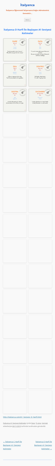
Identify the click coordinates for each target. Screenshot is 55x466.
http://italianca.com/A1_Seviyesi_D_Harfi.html (22, 417)
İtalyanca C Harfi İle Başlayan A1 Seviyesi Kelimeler (12, 445)
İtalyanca (27, 5)
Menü (27, 20)
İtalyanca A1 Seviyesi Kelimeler (14, 423)
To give (38, 423)
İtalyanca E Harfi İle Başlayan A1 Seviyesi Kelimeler (43, 445)
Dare (33, 423)
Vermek (45, 423)
